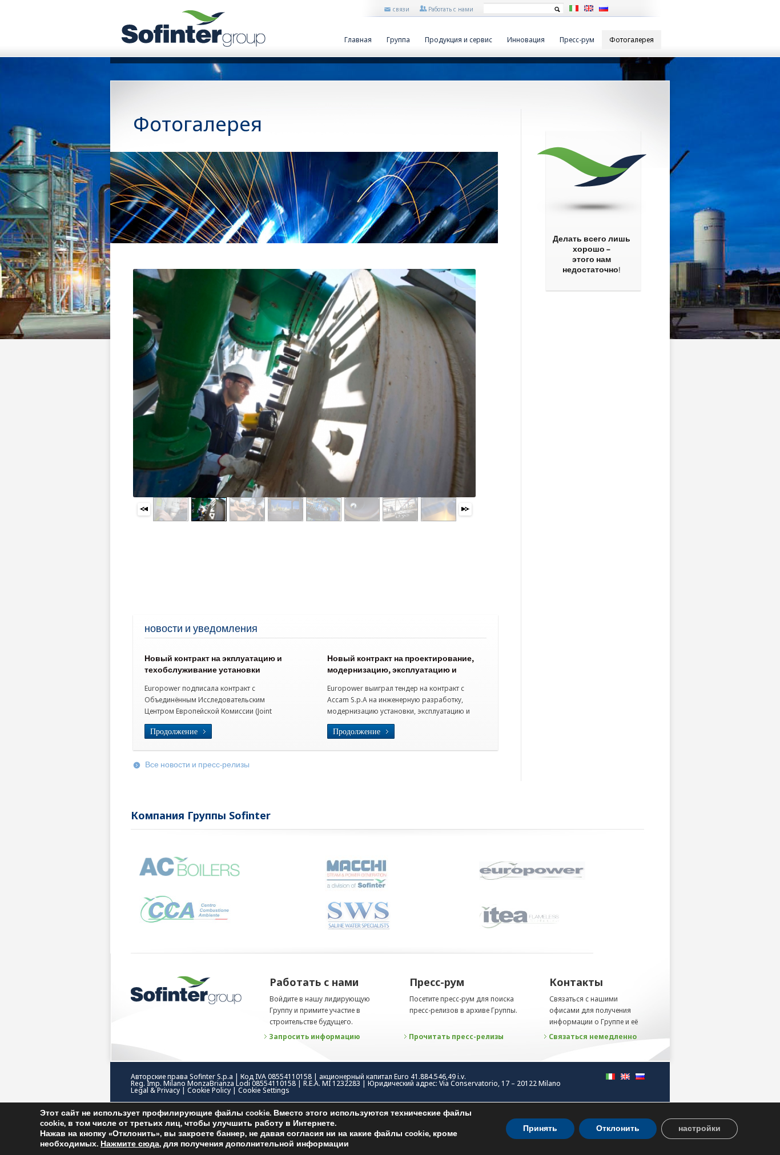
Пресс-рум (577, 40)
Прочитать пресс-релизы (456, 1037)
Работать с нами (450, 9)
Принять (540, 1128)
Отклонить (618, 1128)
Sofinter (194, 28)
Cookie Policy (209, 1090)
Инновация (526, 40)
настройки (699, 1128)
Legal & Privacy (155, 1090)
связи (401, 9)
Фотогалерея (631, 40)
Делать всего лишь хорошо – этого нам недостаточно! (591, 255)
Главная (358, 40)
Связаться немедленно (593, 1037)
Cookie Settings (264, 1090)
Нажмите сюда (129, 1144)
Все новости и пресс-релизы (197, 765)
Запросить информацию (314, 1037)
